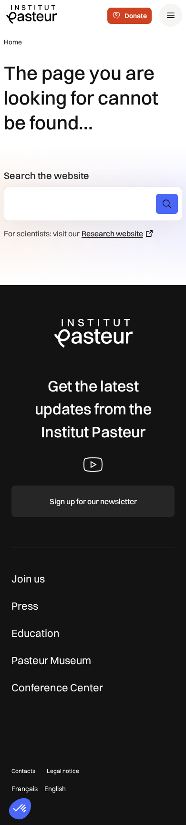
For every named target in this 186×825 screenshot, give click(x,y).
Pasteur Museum (51, 660)
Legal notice (63, 770)
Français (24, 788)
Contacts (23, 770)
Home (13, 42)
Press (24, 606)
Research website (112, 233)
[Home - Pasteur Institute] (31, 14)
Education (35, 633)
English (55, 788)
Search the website (46, 175)
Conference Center (57, 687)
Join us (28, 578)
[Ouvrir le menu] (170, 15)
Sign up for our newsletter (93, 501)
